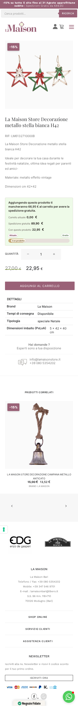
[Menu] (71, 27)
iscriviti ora (39, 677)
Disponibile (46, 314)
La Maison (45, 306)
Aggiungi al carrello (40, 286)
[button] (28, 254)
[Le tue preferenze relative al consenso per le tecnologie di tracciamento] (4, 529)
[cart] (61, 27)
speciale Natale (49, 321)
